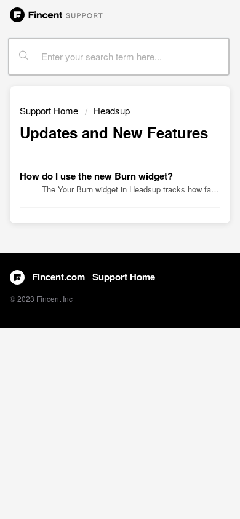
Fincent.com (58, 276)
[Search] (24, 56)
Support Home (49, 110)
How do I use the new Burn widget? (96, 176)
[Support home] (56, 13)
